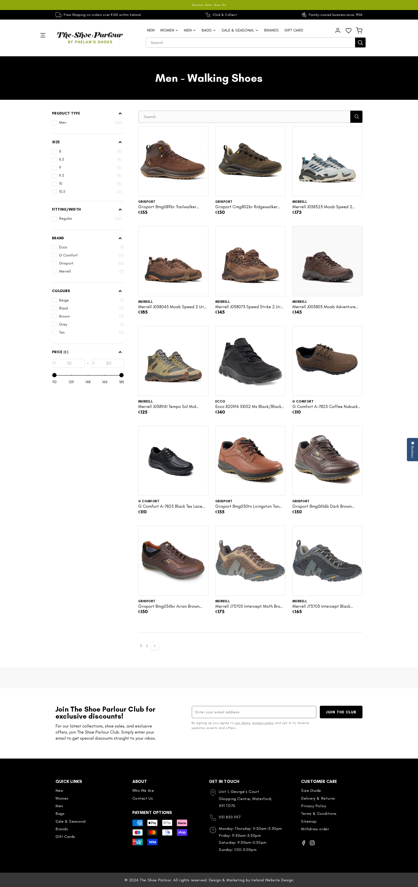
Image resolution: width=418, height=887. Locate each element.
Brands (62, 829)
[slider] (54, 375)
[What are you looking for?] (360, 42)
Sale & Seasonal (71, 821)
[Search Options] (356, 117)
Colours (61, 291)
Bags (60, 813)
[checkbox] (87, 122)
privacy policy (263, 723)
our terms (242, 723)
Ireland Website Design (272, 880)
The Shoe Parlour (155, 880)
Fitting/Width (66, 209)
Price (60, 352)
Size (56, 142)
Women (62, 798)
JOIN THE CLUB (341, 712)
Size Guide (311, 790)
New (59, 790)
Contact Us (142, 798)
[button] (359, 30)
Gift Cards (65, 836)
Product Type (66, 113)
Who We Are (143, 790)
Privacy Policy (313, 806)
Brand (58, 238)
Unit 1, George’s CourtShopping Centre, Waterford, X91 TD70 (245, 798)
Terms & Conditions (319, 813)
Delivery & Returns (318, 798)
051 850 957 (230, 817)
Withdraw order (315, 829)
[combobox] (255, 42)
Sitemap (309, 821)
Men (59, 806)
